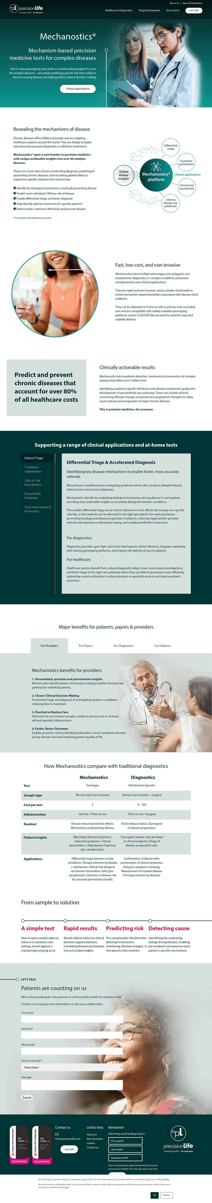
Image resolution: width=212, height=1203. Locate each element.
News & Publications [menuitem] (192, 3)
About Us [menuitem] (174, 3)
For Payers (86, 645)
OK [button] (154, 1195)
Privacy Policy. (164, 1180)
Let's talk (194, 10)
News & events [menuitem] (95, 1139)
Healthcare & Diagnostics (118, 10)
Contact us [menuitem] (92, 1147)
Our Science (172, 10)
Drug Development (149, 10)
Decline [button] (166, 1195)
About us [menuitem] (92, 1134)
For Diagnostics (123, 645)
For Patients (162, 645)
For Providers (49, 645)
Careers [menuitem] (91, 1143)
